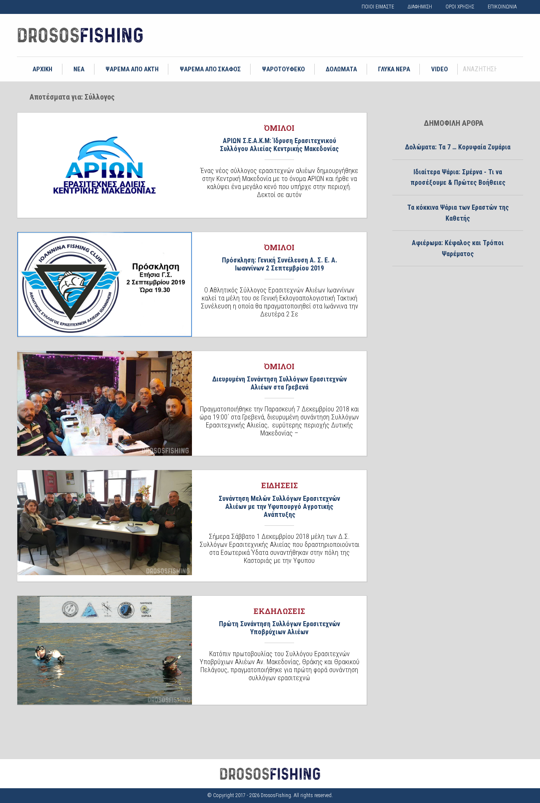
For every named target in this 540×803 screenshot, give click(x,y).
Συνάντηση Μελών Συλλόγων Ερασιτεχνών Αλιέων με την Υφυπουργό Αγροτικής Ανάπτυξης (279, 507)
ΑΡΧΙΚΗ (42, 69)
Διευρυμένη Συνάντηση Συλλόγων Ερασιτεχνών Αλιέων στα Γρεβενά (279, 383)
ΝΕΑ (78, 69)
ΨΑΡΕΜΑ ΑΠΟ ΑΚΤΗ (132, 69)
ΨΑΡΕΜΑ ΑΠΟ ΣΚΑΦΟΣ (210, 69)
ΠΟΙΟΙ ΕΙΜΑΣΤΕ (378, 7)
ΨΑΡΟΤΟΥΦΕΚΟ (283, 69)
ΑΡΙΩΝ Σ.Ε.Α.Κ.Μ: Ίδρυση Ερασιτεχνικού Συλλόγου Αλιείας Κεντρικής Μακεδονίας (279, 145)
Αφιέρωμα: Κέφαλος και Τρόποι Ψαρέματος (458, 248)
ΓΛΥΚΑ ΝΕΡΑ (394, 69)
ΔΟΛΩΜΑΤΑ (341, 69)
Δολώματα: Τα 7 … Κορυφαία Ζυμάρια (457, 147)
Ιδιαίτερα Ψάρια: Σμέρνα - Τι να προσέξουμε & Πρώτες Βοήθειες (457, 177)
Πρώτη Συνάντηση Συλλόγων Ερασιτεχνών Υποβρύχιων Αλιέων (279, 628)
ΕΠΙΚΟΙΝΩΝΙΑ (502, 7)
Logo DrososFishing (80, 35)
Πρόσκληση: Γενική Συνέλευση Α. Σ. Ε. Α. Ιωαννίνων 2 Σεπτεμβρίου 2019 (279, 264)
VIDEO (439, 69)
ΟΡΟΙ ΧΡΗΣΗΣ (460, 7)
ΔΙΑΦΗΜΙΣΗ (420, 7)
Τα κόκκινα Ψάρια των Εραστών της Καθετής (458, 212)
